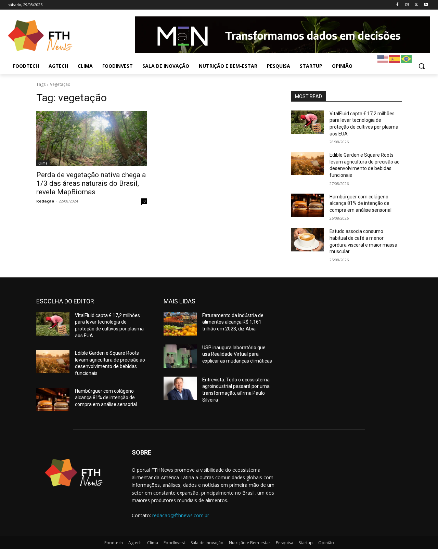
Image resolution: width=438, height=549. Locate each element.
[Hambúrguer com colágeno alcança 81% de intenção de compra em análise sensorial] (307, 205)
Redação (45, 201)
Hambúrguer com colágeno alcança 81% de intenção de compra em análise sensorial (360, 203)
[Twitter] (416, 5)
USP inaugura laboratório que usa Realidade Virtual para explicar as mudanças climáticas (237, 354)
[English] (383, 58)
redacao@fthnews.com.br (180, 515)
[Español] (395, 58)
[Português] (406, 58)
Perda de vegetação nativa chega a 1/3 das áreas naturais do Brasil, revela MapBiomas (91, 183)
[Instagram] (407, 5)
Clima (43, 163)
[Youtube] (426, 5)
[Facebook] (397, 5)
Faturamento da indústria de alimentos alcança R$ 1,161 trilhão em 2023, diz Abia (232, 322)
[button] (421, 66)
